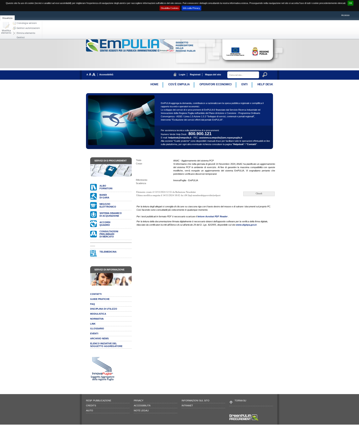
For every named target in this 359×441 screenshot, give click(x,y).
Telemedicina (108, 251)
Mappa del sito (213, 74)
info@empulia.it (130, 432)
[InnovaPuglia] (177, 51)
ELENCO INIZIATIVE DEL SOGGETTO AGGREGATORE (106, 344)
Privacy (138, 400)
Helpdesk (238, 144)
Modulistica (98, 314)
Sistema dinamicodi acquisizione (111, 214)
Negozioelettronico (108, 205)
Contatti (251, 144)
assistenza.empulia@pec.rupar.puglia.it (220, 137)
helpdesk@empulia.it (179, 137)
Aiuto (89, 410)
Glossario (97, 328)
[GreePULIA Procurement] (243, 420)
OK (350, 3)
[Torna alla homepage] (123, 51)
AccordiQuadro (105, 223)
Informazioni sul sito (195, 400)
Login (182, 74)
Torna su (240, 400)
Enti (244, 84)
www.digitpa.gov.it (246, 225)
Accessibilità (106, 74)
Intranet (187, 405)
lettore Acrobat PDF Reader (213, 216)
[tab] (7, 15)
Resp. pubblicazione (98, 400)
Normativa (97, 319)
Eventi (94, 333)
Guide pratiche (99, 299)
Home (154, 84)
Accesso (345, 15)
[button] (6, 28)
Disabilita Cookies (170, 8)
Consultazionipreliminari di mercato (109, 234)
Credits (91, 405)
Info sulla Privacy (191, 8)
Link (93, 324)
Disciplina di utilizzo (103, 309)
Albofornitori (106, 187)
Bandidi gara (104, 196)
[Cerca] (265, 75)
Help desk (265, 84)
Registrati (195, 74)
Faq (92, 304)
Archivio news (99, 338)
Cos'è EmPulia (179, 84)
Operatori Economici (215, 84)
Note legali (141, 410)
